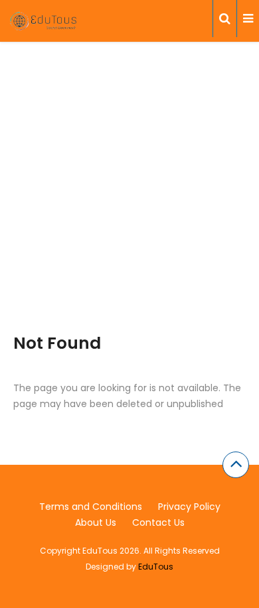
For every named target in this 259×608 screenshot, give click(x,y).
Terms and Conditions (90, 506)
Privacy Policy (189, 506)
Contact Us (158, 522)
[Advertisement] (129, 204)
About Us (95, 522)
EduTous (155, 566)
